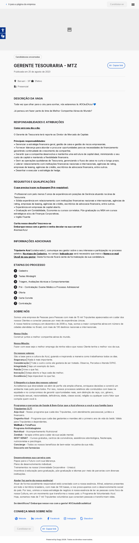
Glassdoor (88, 518)
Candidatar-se (117, 4)
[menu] (133, 4)
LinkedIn (38, 518)
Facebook (55, 518)
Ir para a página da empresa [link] (21, 4)
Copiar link (118, 65)
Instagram (71, 518)
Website (22, 518)
